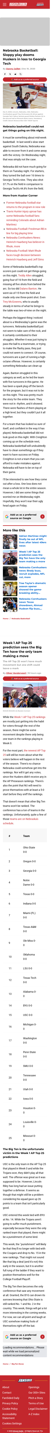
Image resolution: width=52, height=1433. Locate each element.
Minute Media (18, 1431)
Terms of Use (36, 1403)
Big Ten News (18, 1364)
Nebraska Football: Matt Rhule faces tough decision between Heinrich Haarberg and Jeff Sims (25, 255)
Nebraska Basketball (21, 618)
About (5, 1387)
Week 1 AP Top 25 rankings (29, 717)
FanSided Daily (10, 1398)
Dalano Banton (28, 288)
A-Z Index (33, 1414)
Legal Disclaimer (38, 1408)
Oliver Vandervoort (16, 673)
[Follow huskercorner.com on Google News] (42, 516)
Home (6, 618)
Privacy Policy (10, 1403)
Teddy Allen (25, 275)
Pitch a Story (35, 1398)
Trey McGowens (12, 301)
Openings (33, 1387)
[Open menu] (4, 4)
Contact (6, 1392)
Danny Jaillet (13, 68)
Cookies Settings (12, 1423)
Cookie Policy (10, 1408)
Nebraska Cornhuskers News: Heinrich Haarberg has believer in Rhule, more (25, 242)
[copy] (20, 74)
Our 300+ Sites (36, 1392)
